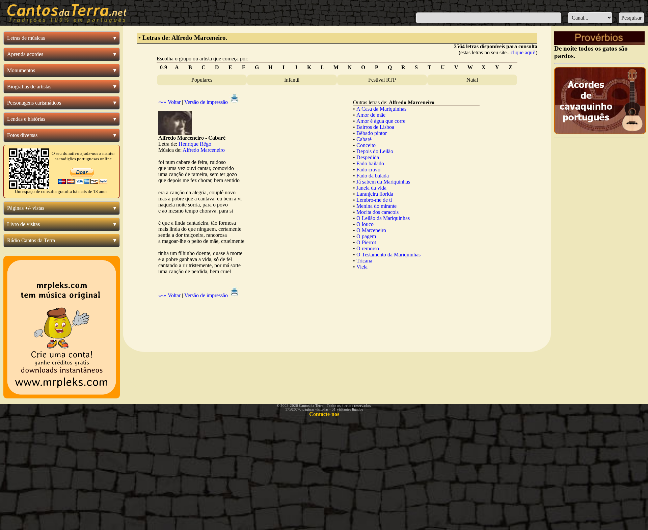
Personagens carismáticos (34, 103)
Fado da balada (372, 175)
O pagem (366, 236)
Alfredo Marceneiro (204, 150)
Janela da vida (371, 188)
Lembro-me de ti (374, 200)
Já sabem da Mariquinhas (383, 182)
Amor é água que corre (380, 121)
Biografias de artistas (29, 86)
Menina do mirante (376, 206)
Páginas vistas (25, 208)
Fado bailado (370, 163)
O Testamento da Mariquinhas (388, 254)
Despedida (367, 157)
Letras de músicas (26, 38)
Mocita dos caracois (377, 212)
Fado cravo (368, 169)
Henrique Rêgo (195, 144)
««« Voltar (169, 102)
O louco (365, 224)
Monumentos (21, 70)
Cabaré (364, 139)
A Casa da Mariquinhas (381, 109)
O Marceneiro (371, 230)
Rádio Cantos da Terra (31, 240)
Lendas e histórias (26, 119)
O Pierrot (366, 242)
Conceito (366, 145)
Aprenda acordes (25, 54)
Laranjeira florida (374, 194)
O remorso (367, 248)
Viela (362, 267)
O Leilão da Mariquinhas (383, 218)
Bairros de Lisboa (375, 127)
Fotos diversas (22, 135)
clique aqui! (523, 52)
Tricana (364, 260)
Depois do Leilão (374, 151)
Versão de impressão (206, 102)
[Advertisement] (337, 322)
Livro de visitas (23, 224)
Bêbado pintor (371, 133)
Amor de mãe (370, 115)
